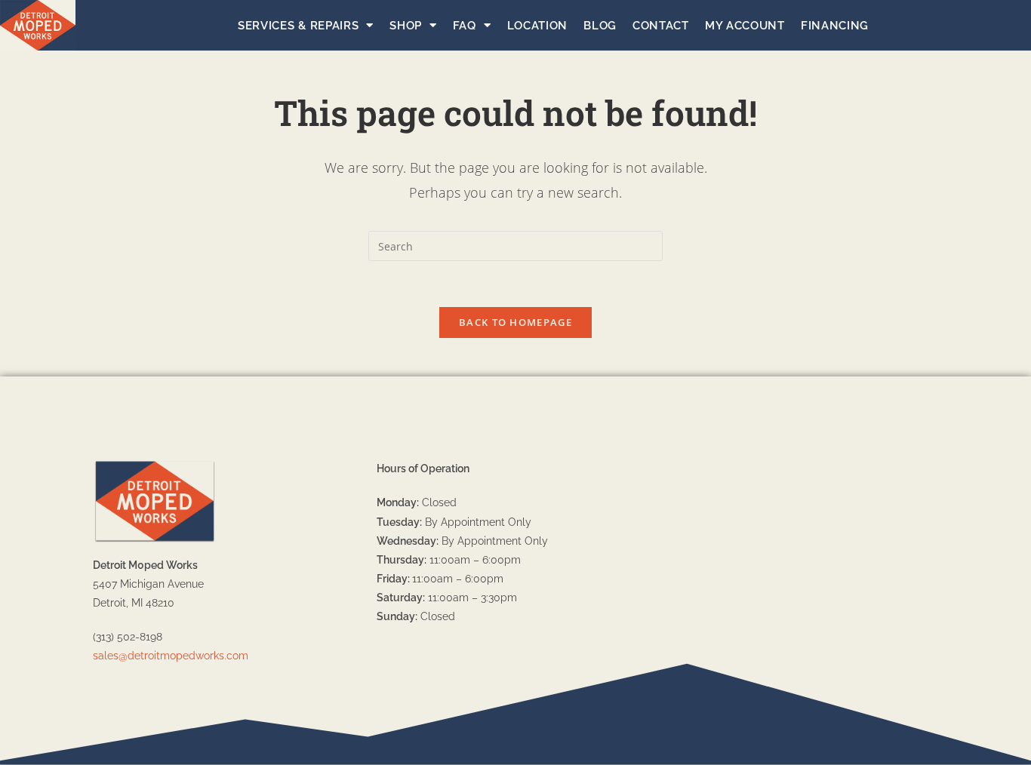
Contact (660, 25)
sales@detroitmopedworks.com (170, 656)
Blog (600, 25)
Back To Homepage (515, 322)
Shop (405, 25)
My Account (745, 25)
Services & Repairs (298, 25)
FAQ (464, 25)
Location (537, 25)
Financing (835, 25)
